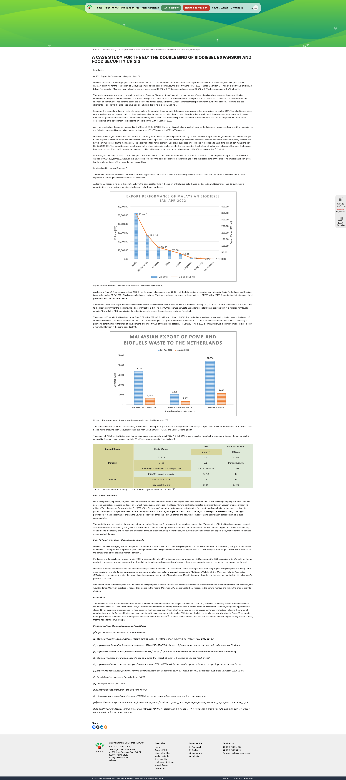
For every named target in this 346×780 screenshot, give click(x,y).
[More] (105, 727)
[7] (94, 670)
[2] (94, 638)
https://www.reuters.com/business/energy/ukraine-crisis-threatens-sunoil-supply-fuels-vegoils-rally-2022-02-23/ (155, 638)
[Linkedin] (101, 727)
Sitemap (226, 778)
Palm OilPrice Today (340, 205)
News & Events (220, 7)
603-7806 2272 (233, 750)
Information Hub (130, 7)
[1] (94, 632)
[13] (95, 708)
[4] (94, 651)
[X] (97, 727)
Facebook (196, 747)
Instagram (197, 753)
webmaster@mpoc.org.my (239, 753)
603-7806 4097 (233, 747)
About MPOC (112, 7)
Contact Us (237, 7)
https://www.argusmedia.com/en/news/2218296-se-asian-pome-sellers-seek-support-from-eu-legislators (151, 696)
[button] (252, 8)
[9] (94, 683)
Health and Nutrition (196, 7)
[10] (95, 689)
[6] (94, 664)
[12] (95, 702)
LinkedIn (195, 756)
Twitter (195, 750)
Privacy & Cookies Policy (242, 778)
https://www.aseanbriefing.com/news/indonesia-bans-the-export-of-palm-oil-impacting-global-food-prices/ (153, 657)
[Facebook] (94, 727)
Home (99, 7)
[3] (94, 645)
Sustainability (171, 7)
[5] (94, 657)
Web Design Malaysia (153, 778)
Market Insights (150, 7)
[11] (94, 696)
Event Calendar (340, 224)
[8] (94, 677)
